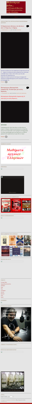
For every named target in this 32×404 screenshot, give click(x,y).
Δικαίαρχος (3, 285)
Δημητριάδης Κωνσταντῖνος (6, 284)
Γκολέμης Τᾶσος (4, 282)
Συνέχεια (4, 81)
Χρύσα (2, 297)
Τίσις (2, 288)
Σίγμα (2, 287)
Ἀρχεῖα (2, 396)
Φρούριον (2, 293)
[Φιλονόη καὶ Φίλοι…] (16, 13)
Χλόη (2, 295)
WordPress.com (4, 401)
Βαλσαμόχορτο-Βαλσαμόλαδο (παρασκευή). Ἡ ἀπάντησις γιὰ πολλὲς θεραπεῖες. (12, 89)
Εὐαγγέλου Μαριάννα (21, 93)
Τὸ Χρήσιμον (3, 290)
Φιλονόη (19, 29)
